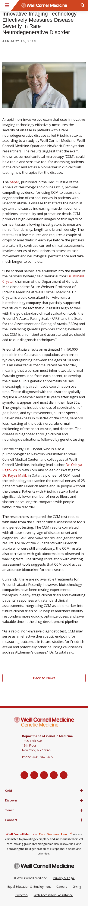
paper (14, 182)
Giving (77, 886)
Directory (21, 895)
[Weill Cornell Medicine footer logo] (44, 866)
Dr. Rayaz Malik (14, 475)
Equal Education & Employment (29, 886)
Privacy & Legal (64, 878)
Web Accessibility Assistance (53, 895)
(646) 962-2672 (42, 757)
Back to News (44, 678)
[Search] (82, 5)
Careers (61, 886)
